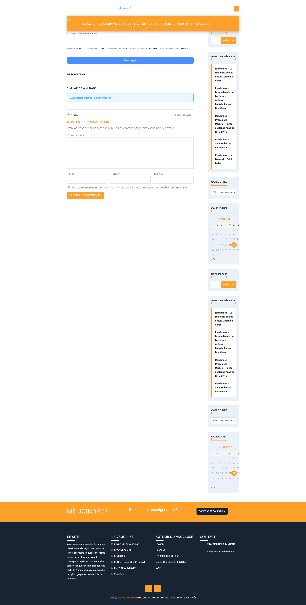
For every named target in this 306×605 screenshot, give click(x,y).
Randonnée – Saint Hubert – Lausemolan (223, 143)
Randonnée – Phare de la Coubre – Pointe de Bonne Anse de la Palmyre (224, 124)
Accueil (86, 24)
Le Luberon (120, 574)
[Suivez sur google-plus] (157, 588)
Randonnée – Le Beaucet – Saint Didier (223, 159)
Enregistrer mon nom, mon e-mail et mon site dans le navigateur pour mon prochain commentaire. (129, 187)
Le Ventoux (120, 556)
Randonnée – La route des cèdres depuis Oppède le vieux (224, 74)
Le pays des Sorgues (125, 568)
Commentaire (77, 135)
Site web (159, 173)
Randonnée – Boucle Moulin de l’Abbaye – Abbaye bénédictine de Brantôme (224, 98)
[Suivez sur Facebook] (236, 8)
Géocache (201, 24)
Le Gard (160, 544)
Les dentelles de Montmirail (129, 562)
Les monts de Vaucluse (126, 544)
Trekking (165, 24)
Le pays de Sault (122, 550)
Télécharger (130, 60)
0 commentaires (88, 33)
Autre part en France (141, 24)
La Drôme (160, 550)
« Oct (213, 259)
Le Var (159, 568)
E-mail (115, 173)
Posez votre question (212, 511)
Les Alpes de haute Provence (171, 562)
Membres (183, 24)
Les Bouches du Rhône (167, 556)
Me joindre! (125, 8)
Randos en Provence (110, 24)
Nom (72, 173)
